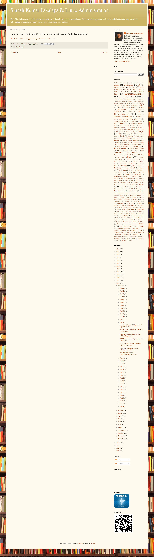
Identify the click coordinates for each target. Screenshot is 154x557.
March (120, 413)
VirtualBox (123, 230)
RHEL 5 (132, 195)
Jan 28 (122, 398)
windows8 (132, 236)
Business (122, 103)
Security (131, 203)
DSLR (127, 125)
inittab (118, 146)
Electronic (122, 127)
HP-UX (130, 142)
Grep (123, 138)
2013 (118, 257)
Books (123, 101)
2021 (118, 280)
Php (132, 180)
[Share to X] (49, 44)
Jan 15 (122, 361)
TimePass (138, 218)
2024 (118, 445)
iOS (137, 148)
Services (124, 205)
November (121, 436)
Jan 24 (122, 387)
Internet (135, 146)
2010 (118, 249)
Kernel (129, 155)
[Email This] (45, 44)
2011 (118, 252)
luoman (80, 543)
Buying (132, 103)
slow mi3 (118, 207)
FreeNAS (128, 132)
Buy (128, 103)
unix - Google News (125, 226)
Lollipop (135, 161)
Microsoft (123, 165)
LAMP (117, 157)
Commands (117, 111)
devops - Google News (120, 121)
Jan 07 (122, 305)
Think (130, 217)
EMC (128, 127)
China (120, 107)
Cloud (142, 107)
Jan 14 (122, 358)
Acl (129, 83)
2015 (118, 263)
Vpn (128, 232)
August (120, 427)
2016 (118, 266)
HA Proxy (139, 138)
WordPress (116, 238)
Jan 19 (122, 372)
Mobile (139, 166)
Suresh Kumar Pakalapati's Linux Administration (59, 9)
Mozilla (126, 168)
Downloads (133, 123)
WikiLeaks (126, 234)
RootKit (134, 197)
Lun (115, 163)
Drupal (121, 125)
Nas (119, 170)
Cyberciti (117, 116)
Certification (119, 105)
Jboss (142, 150)
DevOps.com (132, 121)
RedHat (116, 190)
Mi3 (115, 166)
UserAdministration (123, 228)
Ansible (131, 87)
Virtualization (132, 230)
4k (125, 83)
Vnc (123, 232)
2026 (118, 451)
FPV (117, 132)
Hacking (116, 140)
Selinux (139, 203)
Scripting (136, 201)
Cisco (132, 107)
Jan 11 (122, 317)
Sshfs (118, 211)
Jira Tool (135, 152)
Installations (126, 146)
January (120, 286)
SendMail (116, 205)
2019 (118, 275)
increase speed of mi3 (138, 144)
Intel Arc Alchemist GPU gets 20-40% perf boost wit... (131, 326)
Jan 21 (122, 378)
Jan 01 (122, 288)
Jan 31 (122, 407)
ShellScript (131, 205)
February (121, 410)
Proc (129, 182)
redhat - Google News (131, 191)
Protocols (126, 184)
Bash (138, 99)
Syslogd (133, 213)
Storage (135, 211)
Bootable (130, 101)
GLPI (127, 134)
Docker (121, 123)
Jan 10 (122, 314)
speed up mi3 (130, 209)
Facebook (122, 129)
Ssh (143, 209)
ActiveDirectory (137, 83)
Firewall (137, 129)
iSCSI (125, 150)
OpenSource (117, 176)
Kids (142, 154)
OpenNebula (137, 174)
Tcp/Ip (139, 213)
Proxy (133, 184)
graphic (118, 138)
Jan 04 (122, 297)
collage (139, 109)
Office (134, 172)
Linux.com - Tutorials (132, 159)
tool (131, 220)
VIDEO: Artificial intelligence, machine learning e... (131, 340)
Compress (129, 111)
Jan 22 (122, 381)
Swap (126, 213)
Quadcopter (138, 186)
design (126, 119)
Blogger (93, 543)
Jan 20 (122, 375)
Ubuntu (119, 224)
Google (122, 136)
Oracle (116, 178)
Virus (140, 230)
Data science (127, 116)
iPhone (142, 148)
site (137, 205)
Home (59, 52)
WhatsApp (118, 234)
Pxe (126, 186)
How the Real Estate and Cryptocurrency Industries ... (129, 353)
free (122, 132)
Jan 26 (122, 392)
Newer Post (14, 52)
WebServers (141, 232)
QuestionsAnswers (118, 189)
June (119, 422)
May (119, 419)
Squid (138, 209)
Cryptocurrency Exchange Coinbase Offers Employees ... (130, 335)
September (121, 430)
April (120, 416)
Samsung (134, 199)
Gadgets (141, 131)
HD (130, 140)
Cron (138, 111)
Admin (116, 85)
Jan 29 (122, 401)
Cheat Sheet (134, 105)
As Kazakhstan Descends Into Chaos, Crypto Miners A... (130, 344)
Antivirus (126, 89)
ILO (120, 144)
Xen (127, 238)
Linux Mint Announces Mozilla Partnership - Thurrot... (129, 349)
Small (124, 207)
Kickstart (136, 155)
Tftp (117, 217)
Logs (129, 161)
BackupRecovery (129, 99)
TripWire (118, 222)
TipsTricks (117, 220)
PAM (132, 178)
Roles (128, 197)
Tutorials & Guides (138, 222)
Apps (115, 91)
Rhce (121, 195)
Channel (127, 105)
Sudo (115, 213)
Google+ (130, 136)
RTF (121, 199)
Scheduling (117, 201)
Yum (130, 240)
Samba (127, 199)
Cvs (140, 114)
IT (133, 150)
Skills (142, 205)
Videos (116, 230)
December (121, 439)
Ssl (122, 211)
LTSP (140, 161)
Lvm (120, 164)
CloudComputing (121, 109)
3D (120, 83)
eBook (139, 125)
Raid (132, 189)
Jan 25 (122, 389)
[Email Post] (41, 44)
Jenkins (118, 152)
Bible (142, 99)
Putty (121, 186)
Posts (118, 460)
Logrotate (123, 161)
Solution (118, 209)
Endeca (140, 127)
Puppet (141, 184)
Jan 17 (122, 367)
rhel (126, 195)
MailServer (132, 164)
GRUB (128, 138)
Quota (127, 189)
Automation (124, 97)
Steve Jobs (128, 211)
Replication (120, 193)
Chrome (126, 107)
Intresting (131, 148)
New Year (139, 170)
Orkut (121, 178)
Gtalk (133, 138)
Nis (125, 172)
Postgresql (122, 182)
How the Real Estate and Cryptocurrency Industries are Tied (30, 39)
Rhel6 (122, 197)
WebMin (133, 232)
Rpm (140, 197)
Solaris (142, 207)
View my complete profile (122, 61)
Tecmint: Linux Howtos (137, 216)
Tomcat (124, 220)
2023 (118, 442)
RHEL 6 (139, 195)
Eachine (134, 125)
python (131, 186)
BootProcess (137, 101)
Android (122, 87)
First (142, 129)
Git (119, 134)
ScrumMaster (119, 203)
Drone (115, 125)
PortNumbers (138, 180)
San (140, 199)
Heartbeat (136, 140)
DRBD (140, 123)
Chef (142, 105)
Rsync (115, 199)
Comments (120, 463)
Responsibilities (138, 193)
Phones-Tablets (118, 180)
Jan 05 (122, 300)
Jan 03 (122, 294)
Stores (140, 211)
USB (136, 226)
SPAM (123, 209)
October (120, 433)
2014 (118, 260)
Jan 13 (122, 322)
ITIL (138, 150)
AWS (131, 96)
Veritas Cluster (134, 228)
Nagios (141, 168)
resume (116, 195)
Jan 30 (122, 404)
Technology (125, 216)
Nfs (115, 172)
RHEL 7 (116, 197)
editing (116, 127)
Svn (121, 213)
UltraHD (134, 224)
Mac (125, 163)
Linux (130, 157)
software (135, 207)
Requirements (128, 193)
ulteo (127, 224)
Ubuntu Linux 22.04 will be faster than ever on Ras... (131, 330)
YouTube (124, 240)
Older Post (104, 52)
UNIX (141, 224)
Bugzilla (116, 103)
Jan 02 (122, 291)
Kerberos (122, 154)
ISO (130, 150)
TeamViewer (117, 215)
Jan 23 (122, 384)
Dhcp (140, 121)
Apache (133, 89)
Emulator (133, 127)
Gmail (133, 134)
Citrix (137, 107)
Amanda (116, 87)
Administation (128, 85)
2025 (118, 448)
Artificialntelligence (134, 93)
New (133, 170)
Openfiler (127, 174)
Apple (140, 89)
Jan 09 (122, 311)
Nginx (120, 172)
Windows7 (124, 236)
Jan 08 (122, 308)
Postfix (115, 182)
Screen (127, 201)
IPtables (118, 150)
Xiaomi (133, 238)
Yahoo (118, 240)
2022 (118, 283)
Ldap (123, 157)
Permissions (139, 178)
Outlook (127, 178)
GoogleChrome (139, 136)
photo (126, 180)
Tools (135, 220)
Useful (142, 226)
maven (140, 163)
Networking (126, 170)
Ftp (134, 132)
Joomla (116, 154)
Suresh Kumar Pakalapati (134, 33)
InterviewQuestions (120, 148)
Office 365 (141, 172)
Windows (135, 234)
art (121, 91)
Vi (141, 228)
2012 (118, 255)
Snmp (129, 207)
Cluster (132, 109)
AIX (139, 85)
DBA (115, 119)
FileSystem (130, 130)
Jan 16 (122, 364)
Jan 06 (122, 302)
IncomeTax (127, 144)
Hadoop (125, 140)
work (123, 238)
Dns (115, 123)
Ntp (129, 172)
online (119, 174)
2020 (118, 277)
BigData (118, 101)
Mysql (133, 168)
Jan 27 (122, 395)
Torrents (142, 220)
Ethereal (116, 129)
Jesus (128, 152)
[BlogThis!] (47, 44)
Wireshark (139, 236)
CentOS (141, 103)
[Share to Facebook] (51, 44)
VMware (116, 232)
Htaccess (136, 142)
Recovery (138, 189)
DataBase (139, 116)
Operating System (136, 176)
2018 (118, 272)
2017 (115, 83)
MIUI (134, 166)
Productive (135, 182)
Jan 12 (122, 320)
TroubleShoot (126, 222)
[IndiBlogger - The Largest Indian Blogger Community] (121, 507)
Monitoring (117, 168)
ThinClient (124, 217)
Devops (133, 118)
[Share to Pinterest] (53, 44)
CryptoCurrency (20, 47)
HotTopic (124, 142)
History (118, 142)
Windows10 (117, 236)
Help (142, 140)
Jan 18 (122, 369)
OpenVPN (126, 176)
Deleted (120, 119)
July (119, 424)
